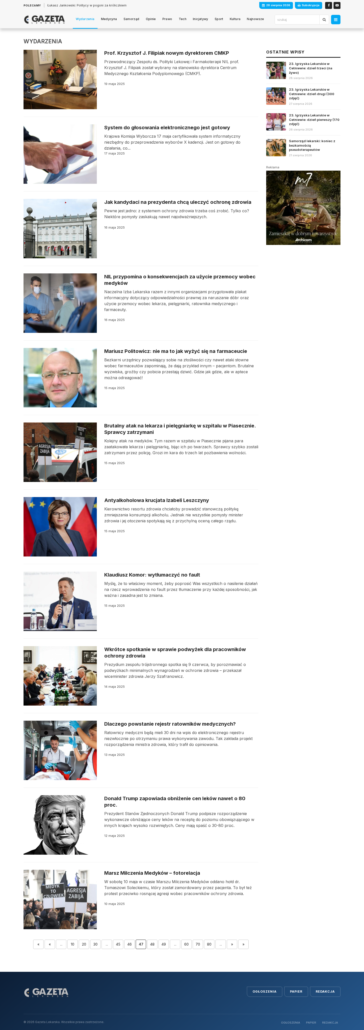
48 (152, 944)
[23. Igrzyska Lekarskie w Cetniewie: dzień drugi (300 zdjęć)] (303, 98)
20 (84, 944)
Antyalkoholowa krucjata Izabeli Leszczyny (156, 500)
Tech (183, 19)
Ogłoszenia (265, 991)
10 (72, 944)
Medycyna (109, 19)
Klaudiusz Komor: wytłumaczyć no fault (152, 575)
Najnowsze (255, 19)
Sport (219, 19)
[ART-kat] (303, 208)
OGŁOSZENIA (290, 1022)
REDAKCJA (330, 1022)
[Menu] (335, 19)
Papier (296, 991)
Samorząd (131, 19)
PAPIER (311, 1022)
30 (95, 944)
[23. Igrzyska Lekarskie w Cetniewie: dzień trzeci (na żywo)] (303, 73)
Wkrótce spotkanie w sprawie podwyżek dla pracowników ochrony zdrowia (175, 652)
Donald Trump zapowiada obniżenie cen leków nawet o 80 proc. (174, 801)
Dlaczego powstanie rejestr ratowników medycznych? (170, 724)
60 (186, 944)
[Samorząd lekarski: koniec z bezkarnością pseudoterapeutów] (303, 148)
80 (209, 944)
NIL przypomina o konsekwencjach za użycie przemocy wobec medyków (180, 280)
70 (198, 944)
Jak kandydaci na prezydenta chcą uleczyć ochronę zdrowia (177, 202)
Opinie (151, 19)
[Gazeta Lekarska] (44, 19)
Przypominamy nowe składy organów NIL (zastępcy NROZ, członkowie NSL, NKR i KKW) (114, 5)
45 (118, 944)
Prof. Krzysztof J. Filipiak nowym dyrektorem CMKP (166, 53)
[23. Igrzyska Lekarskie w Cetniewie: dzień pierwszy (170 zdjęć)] (303, 124)
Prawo (167, 19)
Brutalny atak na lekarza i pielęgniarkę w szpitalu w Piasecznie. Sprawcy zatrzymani (180, 429)
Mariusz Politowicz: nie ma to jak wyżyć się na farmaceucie (175, 351)
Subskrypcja (310, 5)
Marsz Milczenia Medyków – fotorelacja (152, 873)
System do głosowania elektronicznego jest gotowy (167, 128)
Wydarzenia (85, 19)
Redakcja (325, 991)
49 (163, 944)
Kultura (235, 19)
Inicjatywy (200, 19)
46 (129, 944)
